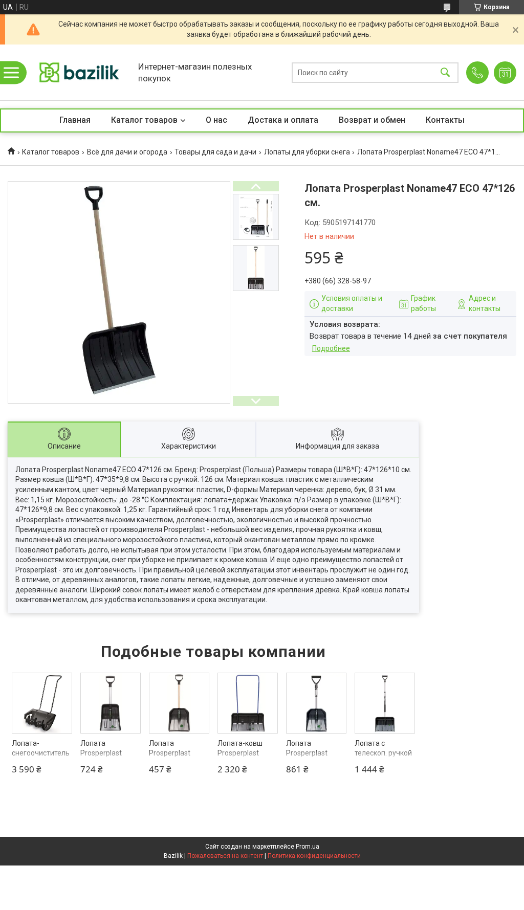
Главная (75, 120)
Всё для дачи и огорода (127, 152)
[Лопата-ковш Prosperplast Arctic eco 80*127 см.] (247, 703)
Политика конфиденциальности (314, 855)
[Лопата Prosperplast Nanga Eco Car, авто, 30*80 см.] (179, 703)
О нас (216, 120)
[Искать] (445, 72)
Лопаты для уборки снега (307, 152)
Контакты (445, 120)
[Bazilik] (79, 72)
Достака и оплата (283, 120)
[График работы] (505, 72)
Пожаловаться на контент (225, 855)
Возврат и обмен (372, 120)
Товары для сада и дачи (215, 152)
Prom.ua (307, 846)
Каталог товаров (144, 120)
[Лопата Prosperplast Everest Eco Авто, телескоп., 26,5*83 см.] (110, 703)
